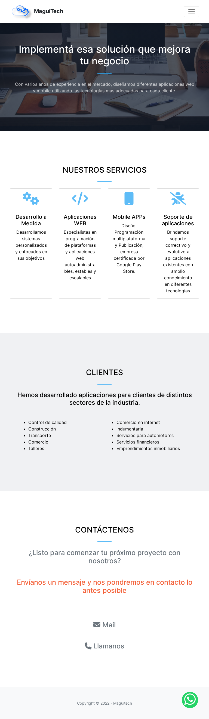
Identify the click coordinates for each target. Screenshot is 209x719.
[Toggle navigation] (191, 11)
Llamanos (108, 646)
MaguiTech (48, 11)
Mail (109, 624)
